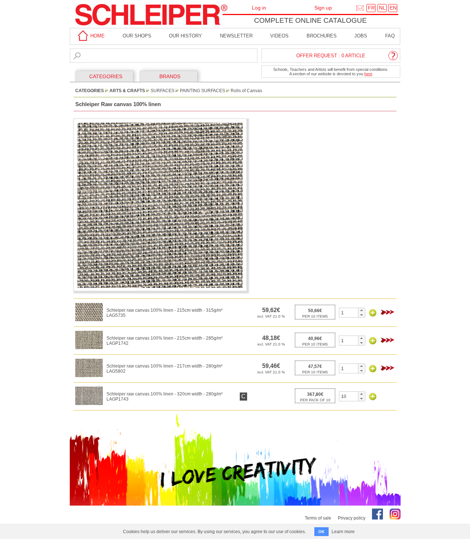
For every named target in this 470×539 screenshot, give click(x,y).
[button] (361, 310)
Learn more (343, 531)
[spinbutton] (348, 312)
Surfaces (162, 90)
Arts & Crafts (127, 90)
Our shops (137, 36)
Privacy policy (351, 518)
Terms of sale (318, 518)
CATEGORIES (105, 76)
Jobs (360, 36)
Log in (259, 8)
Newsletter (236, 36)
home (97, 36)
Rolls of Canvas (246, 90)
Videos (279, 36)
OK (321, 531)
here (368, 74)
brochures (322, 36)
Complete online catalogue (310, 20)
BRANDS (169, 76)
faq (390, 36)
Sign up (323, 8)
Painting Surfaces (202, 90)
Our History (185, 36)
